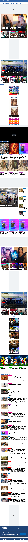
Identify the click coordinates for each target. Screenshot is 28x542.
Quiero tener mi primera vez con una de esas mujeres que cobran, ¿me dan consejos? (17, 433)
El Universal (1, 531)
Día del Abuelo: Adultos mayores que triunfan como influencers (17, 438)
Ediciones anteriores (14, 97)
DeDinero (13, 531)
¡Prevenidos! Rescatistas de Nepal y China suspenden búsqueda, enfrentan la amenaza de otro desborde (17, 391)
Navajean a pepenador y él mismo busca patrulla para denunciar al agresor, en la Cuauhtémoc (16, 450)
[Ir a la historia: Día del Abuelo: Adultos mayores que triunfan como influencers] (4, 438)
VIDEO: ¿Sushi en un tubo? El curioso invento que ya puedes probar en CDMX (17, 475)
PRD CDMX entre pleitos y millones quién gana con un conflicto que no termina (13, 330)
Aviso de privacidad (7, 536)
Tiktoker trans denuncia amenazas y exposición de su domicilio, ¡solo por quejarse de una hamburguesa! (17, 414)
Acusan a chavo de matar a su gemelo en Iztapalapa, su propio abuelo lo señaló (16, 500)
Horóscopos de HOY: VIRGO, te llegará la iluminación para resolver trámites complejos (17, 457)
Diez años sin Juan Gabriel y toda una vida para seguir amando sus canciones (16, 488)
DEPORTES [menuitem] (20, 3)
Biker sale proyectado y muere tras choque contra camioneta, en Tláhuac (16, 494)
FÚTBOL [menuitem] (17, 3)
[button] (10, 116)
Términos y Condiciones (17, 536)
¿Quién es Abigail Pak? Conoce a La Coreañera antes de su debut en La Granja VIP (17, 427)
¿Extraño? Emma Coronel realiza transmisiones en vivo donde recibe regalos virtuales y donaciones (17, 385)
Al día (9, 397)
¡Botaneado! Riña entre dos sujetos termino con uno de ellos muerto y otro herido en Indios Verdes (14, 73)
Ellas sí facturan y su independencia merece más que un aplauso (13, 337)
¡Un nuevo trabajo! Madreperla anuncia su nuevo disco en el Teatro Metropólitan (14, 322)
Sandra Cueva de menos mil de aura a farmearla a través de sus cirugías (11, 28)
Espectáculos (12, 31)
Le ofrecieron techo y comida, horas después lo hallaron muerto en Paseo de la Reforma (17, 463)
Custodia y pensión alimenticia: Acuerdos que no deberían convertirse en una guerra (14, 344)
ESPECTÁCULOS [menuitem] (8, 3)
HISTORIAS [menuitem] (4, 3)
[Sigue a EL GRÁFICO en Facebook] (13, 538)
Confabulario (18, 531)
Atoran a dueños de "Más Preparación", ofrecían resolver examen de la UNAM (16, 481)
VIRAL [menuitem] (11, 3)
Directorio (12, 536)
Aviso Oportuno (22, 531)
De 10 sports (10, 531)
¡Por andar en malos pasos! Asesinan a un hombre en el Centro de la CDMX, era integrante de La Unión (5, 80)
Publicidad (22, 536)
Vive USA (5, 531)
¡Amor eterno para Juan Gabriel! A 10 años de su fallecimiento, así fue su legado (14, 268)
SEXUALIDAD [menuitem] (14, 3)
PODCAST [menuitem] (26, 3)
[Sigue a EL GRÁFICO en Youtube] (14, 538)
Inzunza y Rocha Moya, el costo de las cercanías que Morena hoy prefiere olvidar (13, 352)
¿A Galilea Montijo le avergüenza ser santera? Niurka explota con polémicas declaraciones (14, 80)
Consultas (26, 531)
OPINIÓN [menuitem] (23, 3)
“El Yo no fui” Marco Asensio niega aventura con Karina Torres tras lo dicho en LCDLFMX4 (22, 268)
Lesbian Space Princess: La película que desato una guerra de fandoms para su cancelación (22, 81)
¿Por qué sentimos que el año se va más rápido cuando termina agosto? (16, 421)
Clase (7, 531)
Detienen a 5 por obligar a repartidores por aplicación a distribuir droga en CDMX (16, 469)
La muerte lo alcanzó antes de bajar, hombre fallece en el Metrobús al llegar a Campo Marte (22, 35)
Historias (10, 404)
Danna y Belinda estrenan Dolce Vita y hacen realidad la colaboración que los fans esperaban (14, 35)
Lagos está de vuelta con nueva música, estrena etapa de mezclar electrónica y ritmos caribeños (17, 377)
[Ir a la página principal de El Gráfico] (0, 3)
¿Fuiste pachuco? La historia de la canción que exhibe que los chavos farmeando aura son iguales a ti (17, 406)
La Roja (3, 31)
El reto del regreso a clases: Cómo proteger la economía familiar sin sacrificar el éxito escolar (17, 443)
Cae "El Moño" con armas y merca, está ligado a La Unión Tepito (5, 36)
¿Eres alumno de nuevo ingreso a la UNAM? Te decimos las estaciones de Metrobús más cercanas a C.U (17, 399)
